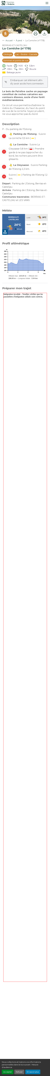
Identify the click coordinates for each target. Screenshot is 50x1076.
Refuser (19, 1072)
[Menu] (47, 3)
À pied (19, 40)
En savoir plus (33, 1072)
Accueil (9, 40)
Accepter (7, 1072)
